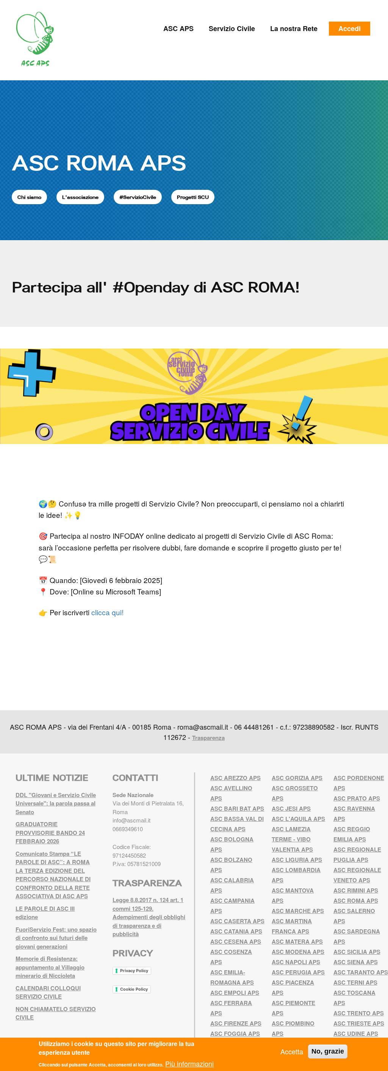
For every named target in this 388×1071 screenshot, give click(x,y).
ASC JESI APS (291, 808)
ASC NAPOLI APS (296, 962)
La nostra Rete (294, 28)
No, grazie (327, 1051)
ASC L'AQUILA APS (298, 819)
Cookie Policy (134, 989)
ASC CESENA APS (235, 941)
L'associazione (80, 197)
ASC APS (178, 28)
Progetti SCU (193, 197)
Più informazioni (189, 1063)
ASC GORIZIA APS (297, 778)
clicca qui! (108, 612)
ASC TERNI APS (355, 982)
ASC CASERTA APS (237, 921)
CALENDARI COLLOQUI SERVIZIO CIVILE (48, 992)
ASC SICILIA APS (356, 951)
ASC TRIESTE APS (358, 1023)
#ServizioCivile (137, 197)
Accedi (349, 28)
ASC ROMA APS (99, 162)
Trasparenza (208, 737)
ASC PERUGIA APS (298, 972)
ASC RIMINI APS (355, 890)
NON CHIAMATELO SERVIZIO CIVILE (56, 1013)
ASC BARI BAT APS (237, 808)
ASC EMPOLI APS (234, 992)
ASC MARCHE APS (298, 911)
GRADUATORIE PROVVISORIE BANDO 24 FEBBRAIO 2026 (50, 832)
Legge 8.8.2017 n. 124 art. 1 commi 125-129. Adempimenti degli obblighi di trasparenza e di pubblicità (149, 917)
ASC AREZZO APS (235, 778)
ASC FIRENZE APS (235, 1023)
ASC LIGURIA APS (297, 859)
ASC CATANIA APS (236, 931)
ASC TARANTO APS (360, 972)
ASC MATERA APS (297, 941)
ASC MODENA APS (298, 951)
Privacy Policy (134, 970)
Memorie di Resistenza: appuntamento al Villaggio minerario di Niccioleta (50, 967)
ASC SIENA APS (355, 962)
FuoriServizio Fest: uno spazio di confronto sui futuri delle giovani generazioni (56, 938)
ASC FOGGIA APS (235, 1033)
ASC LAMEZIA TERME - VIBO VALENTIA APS (292, 839)
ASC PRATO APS (356, 798)
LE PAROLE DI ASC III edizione (45, 912)
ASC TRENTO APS (358, 1013)
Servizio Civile (232, 28)
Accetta (291, 1051)
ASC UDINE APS (355, 1033)
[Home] (37, 39)
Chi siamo (29, 197)
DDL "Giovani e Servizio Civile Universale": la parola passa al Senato (56, 803)
